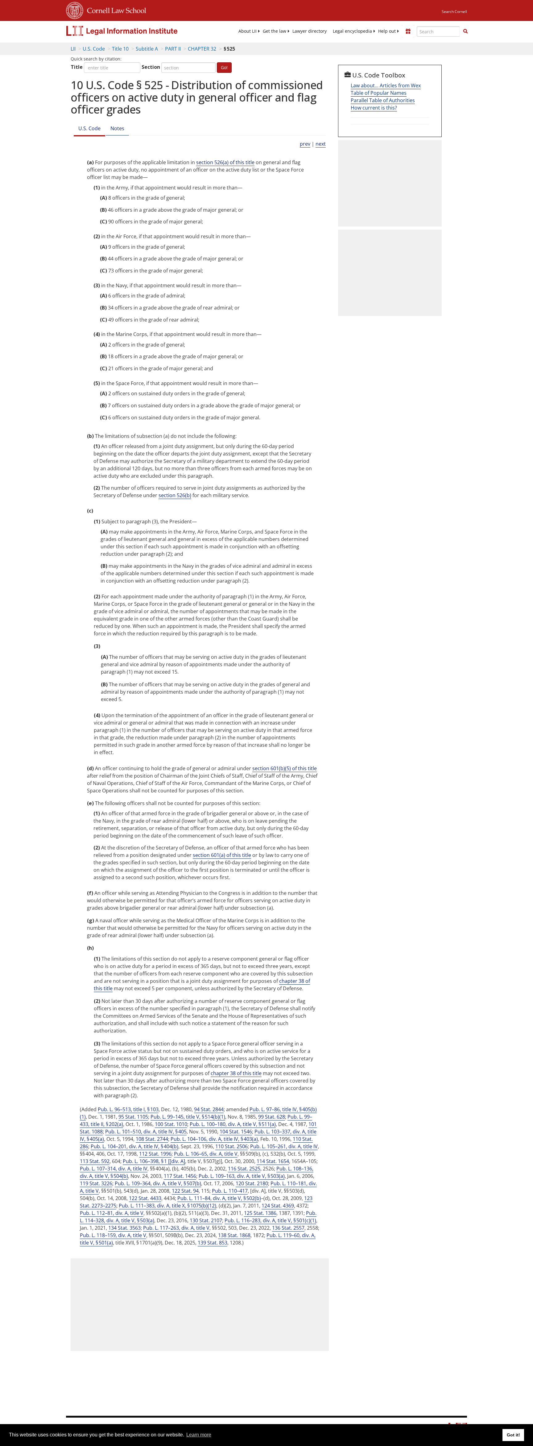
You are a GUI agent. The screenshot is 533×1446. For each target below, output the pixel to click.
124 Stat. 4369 (278, 1205)
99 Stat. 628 (271, 1116)
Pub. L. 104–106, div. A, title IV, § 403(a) (214, 1139)
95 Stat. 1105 (133, 1116)
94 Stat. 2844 (209, 1109)
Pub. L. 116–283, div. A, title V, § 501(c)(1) (270, 1220)
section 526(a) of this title (225, 162)
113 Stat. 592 (94, 1161)
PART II (173, 48)
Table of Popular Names (379, 92)
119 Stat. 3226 (96, 1183)
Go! (224, 67)
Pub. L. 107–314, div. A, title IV (113, 1168)
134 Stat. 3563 (124, 1227)
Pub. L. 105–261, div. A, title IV (284, 1146)
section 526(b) (175, 495)
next (321, 143)
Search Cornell (454, 11)
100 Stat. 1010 (171, 1124)
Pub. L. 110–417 (230, 1190)
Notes (117, 128)
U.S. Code (94, 48)
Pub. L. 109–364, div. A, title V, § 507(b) (158, 1183)
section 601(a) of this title (222, 855)
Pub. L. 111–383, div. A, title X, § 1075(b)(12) (167, 1205)
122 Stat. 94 (185, 1190)
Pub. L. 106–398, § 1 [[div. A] (154, 1161)
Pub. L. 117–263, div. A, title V (176, 1227)
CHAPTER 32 (202, 48)
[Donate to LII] (408, 31)
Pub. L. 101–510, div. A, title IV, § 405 (146, 1131)
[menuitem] (247, 31)
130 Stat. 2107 (206, 1220)
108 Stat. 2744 (152, 1139)
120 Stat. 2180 (252, 1183)
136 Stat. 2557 (288, 1227)
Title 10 (120, 48)
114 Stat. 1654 (273, 1161)
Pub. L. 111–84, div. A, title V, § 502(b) (219, 1198)
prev (305, 143)
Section (151, 67)
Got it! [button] (513, 1434)
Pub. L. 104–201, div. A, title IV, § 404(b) (134, 1146)
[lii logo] (135, 31)
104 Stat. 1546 (236, 1131)
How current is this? (374, 107)
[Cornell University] (74, 9)
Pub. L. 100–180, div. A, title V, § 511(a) (233, 1124)
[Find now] (465, 31)
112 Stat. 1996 (155, 1153)
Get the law (274, 31)
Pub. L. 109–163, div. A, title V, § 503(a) (242, 1176)
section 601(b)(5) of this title (284, 768)
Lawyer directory (309, 31)
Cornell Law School (114, 9)
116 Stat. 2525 (244, 1168)
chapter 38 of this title (236, 1073)
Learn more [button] (198, 1434)
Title (77, 67)
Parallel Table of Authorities (383, 100)
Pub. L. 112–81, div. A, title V (111, 1213)
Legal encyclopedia (352, 31)
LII (73, 48)
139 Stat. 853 (212, 1242)
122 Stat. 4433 (145, 1198)
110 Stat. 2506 (231, 1146)
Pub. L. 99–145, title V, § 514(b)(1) (188, 1116)
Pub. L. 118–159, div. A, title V (113, 1235)
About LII (247, 31)
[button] (465, 31)
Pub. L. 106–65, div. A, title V (206, 1153)
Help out (387, 31)
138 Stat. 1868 (234, 1235)
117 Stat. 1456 (180, 1176)
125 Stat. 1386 (260, 1213)
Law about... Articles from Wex (386, 85)
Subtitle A (147, 48)
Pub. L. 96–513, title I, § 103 (128, 1109)
